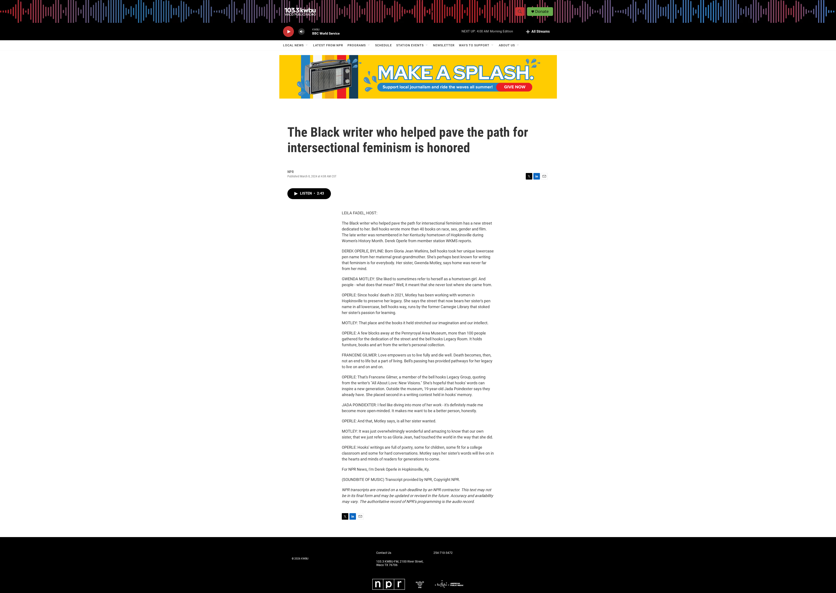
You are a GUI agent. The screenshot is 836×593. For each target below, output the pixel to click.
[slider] (308, 31)
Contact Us (383, 552)
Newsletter (444, 45)
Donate (542, 11)
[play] (288, 31)
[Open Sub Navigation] (307, 45)
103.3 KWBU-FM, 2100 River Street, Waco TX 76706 (399, 563)
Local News (293, 45)
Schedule (383, 45)
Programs (356, 45)
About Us (507, 45)
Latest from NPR (328, 45)
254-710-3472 (443, 552)
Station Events (410, 45)
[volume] (301, 32)
